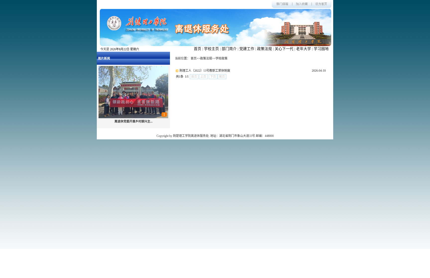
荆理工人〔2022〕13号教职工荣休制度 (204, 70)
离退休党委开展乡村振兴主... (133, 121)
